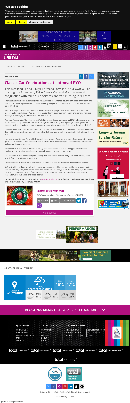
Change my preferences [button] (40, 22)
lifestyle (20, 66)
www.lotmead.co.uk (49, 179)
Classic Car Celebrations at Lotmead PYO (45, 66)
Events (43, 333)
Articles (44, 335)
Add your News (72, 330)
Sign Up (44, 338)
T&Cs (72, 396)
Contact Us (21, 330)
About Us (20, 341)
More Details (49, 213)
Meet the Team (21, 333)
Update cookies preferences (11, 401)
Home (9, 66)
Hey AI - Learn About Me (25, 335)
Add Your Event (94, 333)
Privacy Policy (61, 396)
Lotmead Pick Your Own (50, 191)
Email (56, 200)
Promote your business (75, 335)
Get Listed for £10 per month (99, 330)
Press (18, 338)
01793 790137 (69, 200)
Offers (43, 341)
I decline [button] (21, 22)
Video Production (73, 333)
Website (44, 200)
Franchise (92, 335)
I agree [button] (10, 22)
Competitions (46, 330)
